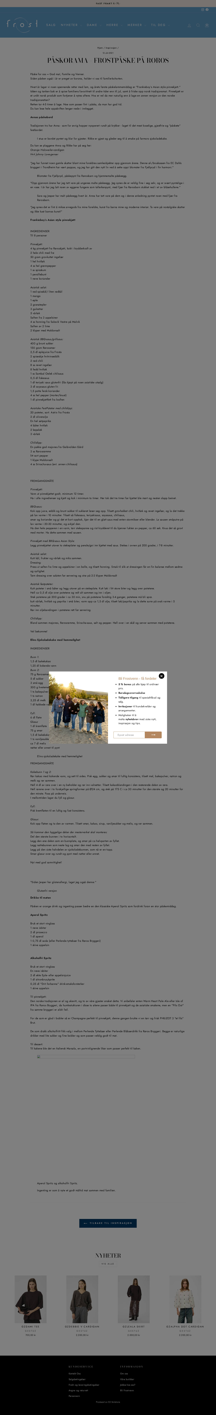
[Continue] (153, 735)
